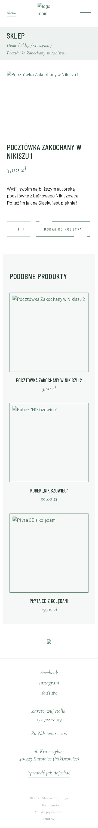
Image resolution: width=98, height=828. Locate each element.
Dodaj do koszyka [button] (44, 388)
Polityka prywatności (49, 812)
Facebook (49, 672)
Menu (11, 12)
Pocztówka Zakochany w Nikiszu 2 (49, 380)
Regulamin (50, 805)
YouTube (49, 692)
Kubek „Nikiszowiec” (49, 490)
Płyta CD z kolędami (49, 601)
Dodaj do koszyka (63, 229)
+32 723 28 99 (49, 719)
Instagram (49, 682)
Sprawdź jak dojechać (49, 772)
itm (48, 819)
